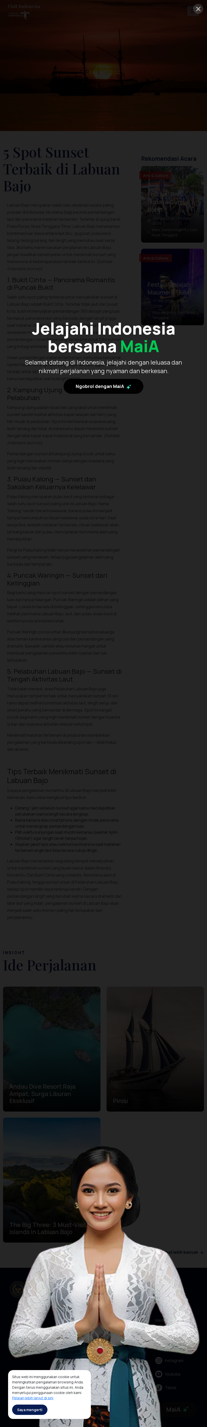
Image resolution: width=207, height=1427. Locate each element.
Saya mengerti (29, 1409)
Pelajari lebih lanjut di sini (32, 1398)
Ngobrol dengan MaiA (100, 386)
